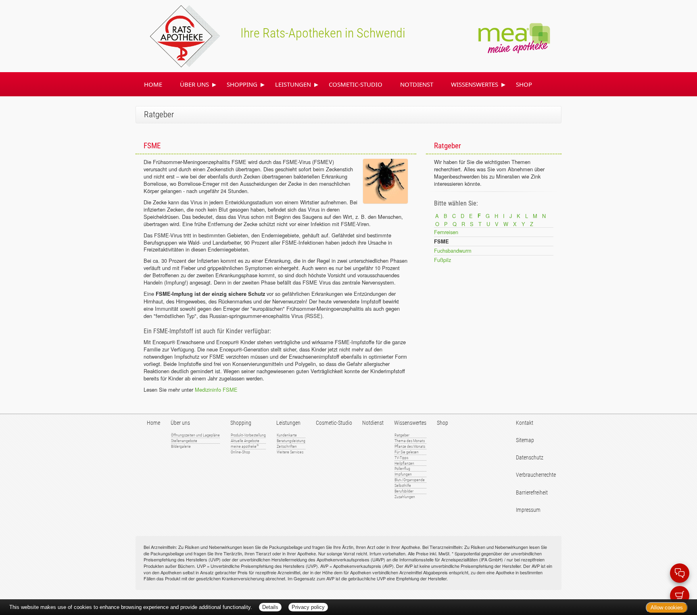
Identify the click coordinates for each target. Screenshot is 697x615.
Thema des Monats (409, 440)
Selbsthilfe (402, 485)
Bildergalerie (181, 446)
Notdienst (416, 84)
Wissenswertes (474, 84)
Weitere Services (290, 452)
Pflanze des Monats (409, 446)
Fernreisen (446, 232)
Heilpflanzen (404, 463)
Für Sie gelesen (406, 452)
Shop (524, 84)
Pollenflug (402, 468)
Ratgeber (401, 435)
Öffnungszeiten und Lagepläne (195, 435)
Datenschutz (529, 457)
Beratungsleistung (291, 440)
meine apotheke (245, 446)
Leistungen (293, 84)
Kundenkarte (287, 435)
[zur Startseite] (175, 35)
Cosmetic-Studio (355, 84)
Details (270, 607)
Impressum (528, 510)
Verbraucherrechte (536, 475)
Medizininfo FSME (216, 389)
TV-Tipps (401, 457)
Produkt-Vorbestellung (248, 435)
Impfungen (403, 474)
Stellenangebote (184, 440)
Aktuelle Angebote (245, 440)
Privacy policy (308, 607)
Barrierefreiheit (532, 492)
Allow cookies (667, 608)
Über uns (194, 84)
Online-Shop (240, 452)
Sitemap (525, 440)
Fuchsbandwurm (453, 250)
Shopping (242, 84)
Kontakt (524, 423)
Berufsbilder (403, 491)
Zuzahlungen (404, 496)
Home (153, 84)
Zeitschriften (287, 446)
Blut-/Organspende (409, 480)
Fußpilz (442, 260)
